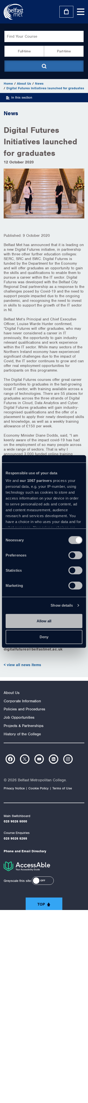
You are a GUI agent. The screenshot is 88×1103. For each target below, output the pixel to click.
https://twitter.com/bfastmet (25, 759)
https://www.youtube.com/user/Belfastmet (39, 759)
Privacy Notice (14, 788)
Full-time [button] (24, 51)
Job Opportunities (19, 717)
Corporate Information (22, 701)
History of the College (22, 734)
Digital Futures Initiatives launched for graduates (45, 88)
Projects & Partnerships (24, 725)
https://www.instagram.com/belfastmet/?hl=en (68, 759)
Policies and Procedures (24, 709)
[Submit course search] (44, 66)
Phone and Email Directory (25, 851)
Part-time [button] (64, 51)
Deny (44, 637)
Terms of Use (62, 788)
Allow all (44, 621)
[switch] (75, 555)
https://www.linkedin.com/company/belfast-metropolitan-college (53, 759)
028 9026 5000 (15, 821)
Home (8, 83)
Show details (62, 605)
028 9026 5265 (15, 838)
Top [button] (41, 904)
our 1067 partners (36, 480)
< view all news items (22, 664)
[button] (43, 880)
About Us (24, 83)
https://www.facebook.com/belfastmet (10, 759)
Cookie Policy (38, 788)
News (39, 83)
